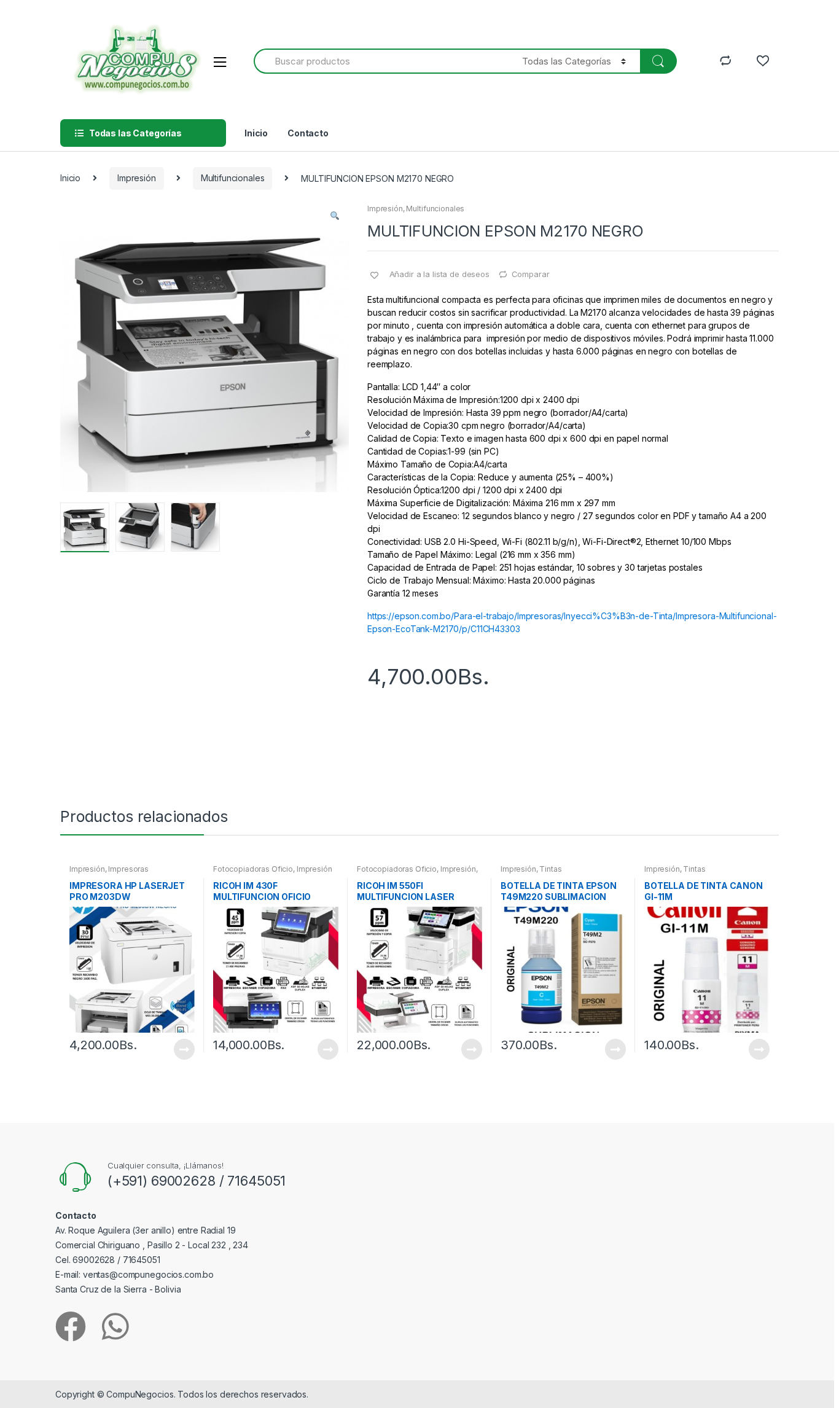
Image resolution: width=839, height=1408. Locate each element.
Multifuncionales (233, 178)
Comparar (531, 274)
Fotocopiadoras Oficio (253, 869)
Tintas (550, 869)
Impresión (136, 178)
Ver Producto (184, 1049)
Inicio (256, 133)
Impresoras (128, 869)
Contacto (308, 133)
